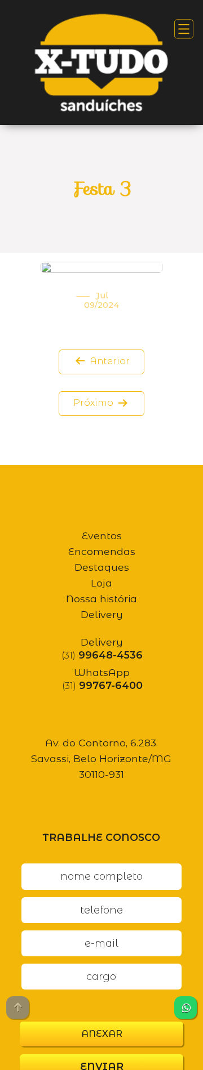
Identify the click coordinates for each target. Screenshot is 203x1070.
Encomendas (101, 551)
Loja (101, 583)
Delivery (102, 614)
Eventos (102, 535)
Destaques (101, 567)
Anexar (101, 1033)
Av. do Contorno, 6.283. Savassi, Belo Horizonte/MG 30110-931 (101, 758)
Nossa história (101, 599)
